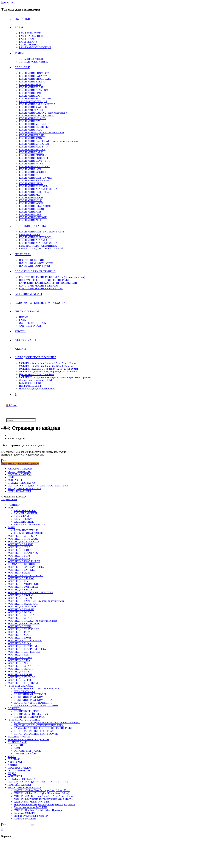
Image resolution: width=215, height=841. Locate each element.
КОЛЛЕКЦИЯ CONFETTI (22, 618)
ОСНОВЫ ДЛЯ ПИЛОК (27, 750)
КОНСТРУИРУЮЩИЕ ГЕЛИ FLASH (34, 731)
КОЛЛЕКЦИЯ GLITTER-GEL (24, 651)
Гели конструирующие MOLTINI (31, 815)
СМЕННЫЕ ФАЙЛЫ (25, 753)
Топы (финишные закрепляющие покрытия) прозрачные (44, 804)
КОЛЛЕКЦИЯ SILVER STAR (24, 623)
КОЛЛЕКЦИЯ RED (18, 654)
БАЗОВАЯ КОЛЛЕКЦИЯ (22, 564)
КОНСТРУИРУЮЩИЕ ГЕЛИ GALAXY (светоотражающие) (47, 722)
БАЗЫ (11, 507)
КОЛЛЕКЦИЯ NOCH (19, 663)
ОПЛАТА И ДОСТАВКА (21, 482)
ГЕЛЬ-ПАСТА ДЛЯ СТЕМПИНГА (33, 702)
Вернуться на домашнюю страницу (20, 463)
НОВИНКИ (14, 504)
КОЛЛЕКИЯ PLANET (20, 572)
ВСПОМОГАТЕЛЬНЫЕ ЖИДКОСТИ (28, 739)
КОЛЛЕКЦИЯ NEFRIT (20, 668)
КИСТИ (12, 756)
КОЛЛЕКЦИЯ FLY (18, 581)
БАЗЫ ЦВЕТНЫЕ (24, 521)
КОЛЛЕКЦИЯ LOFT (19, 555)
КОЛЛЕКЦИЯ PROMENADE (24, 561)
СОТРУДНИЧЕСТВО (19, 471)
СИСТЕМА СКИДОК (19, 474)
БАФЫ (17, 748)
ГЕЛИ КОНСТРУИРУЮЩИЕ (24, 719)
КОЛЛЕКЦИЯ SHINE (19, 626)
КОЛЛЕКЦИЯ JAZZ (19, 632)
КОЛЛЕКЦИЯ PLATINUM (22, 646)
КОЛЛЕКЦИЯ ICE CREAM (23, 683)
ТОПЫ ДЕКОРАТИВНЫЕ (28, 533)
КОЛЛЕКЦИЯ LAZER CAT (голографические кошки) (37, 601)
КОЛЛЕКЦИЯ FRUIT (19, 637)
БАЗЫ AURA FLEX (25, 510)
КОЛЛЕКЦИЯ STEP (19, 547)
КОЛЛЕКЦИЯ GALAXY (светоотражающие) (32, 620)
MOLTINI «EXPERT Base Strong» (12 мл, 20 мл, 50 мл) (43, 796)
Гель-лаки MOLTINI (25, 813)
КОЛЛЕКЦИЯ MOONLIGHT (24, 584)
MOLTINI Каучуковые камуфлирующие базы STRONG (44, 798)
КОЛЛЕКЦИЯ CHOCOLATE (23, 541)
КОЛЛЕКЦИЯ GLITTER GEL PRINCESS (30, 592)
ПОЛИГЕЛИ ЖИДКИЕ (26, 711)
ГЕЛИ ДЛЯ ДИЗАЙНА (20, 685)
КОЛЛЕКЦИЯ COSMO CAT (23, 629)
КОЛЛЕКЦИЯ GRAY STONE (24, 666)
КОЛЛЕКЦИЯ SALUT (20, 589)
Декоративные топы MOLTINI (30, 807)
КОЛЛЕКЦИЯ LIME (19, 558)
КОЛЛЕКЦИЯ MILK (19, 660)
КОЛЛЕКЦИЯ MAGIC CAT (23, 603)
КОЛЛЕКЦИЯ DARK (19, 612)
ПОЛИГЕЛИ (14, 708)
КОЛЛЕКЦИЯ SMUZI (20, 598)
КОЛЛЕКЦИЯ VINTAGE (21, 677)
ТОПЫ (11, 527)
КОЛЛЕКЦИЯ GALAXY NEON (25, 575)
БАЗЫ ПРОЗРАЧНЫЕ (26, 513)
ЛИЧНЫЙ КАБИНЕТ (19, 491)
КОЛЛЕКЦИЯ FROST (20, 550)
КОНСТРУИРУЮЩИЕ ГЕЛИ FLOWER (36, 733)
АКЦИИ (12, 765)
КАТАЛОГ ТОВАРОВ (20, 468)
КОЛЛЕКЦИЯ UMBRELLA (23, 586)
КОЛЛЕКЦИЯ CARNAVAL (23, 538)
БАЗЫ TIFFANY (23, 519)
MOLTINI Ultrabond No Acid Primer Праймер (38, 810)
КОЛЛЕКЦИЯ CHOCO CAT (23, 536)
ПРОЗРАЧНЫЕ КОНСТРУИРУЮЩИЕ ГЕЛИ (39, 725)
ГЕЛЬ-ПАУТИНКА (24, 691)
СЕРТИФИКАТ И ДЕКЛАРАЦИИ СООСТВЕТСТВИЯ (38, 485)
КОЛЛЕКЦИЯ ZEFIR (19, 680)
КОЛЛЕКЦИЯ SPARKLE (21, 569)
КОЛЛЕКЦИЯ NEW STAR (22, 606)
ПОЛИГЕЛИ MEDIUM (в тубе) (31, 714)
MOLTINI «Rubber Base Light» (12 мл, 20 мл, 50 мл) (41, 793)
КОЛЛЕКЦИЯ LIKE (19, 671)
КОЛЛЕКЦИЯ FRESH (20, 674)
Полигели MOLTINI (25, 818)
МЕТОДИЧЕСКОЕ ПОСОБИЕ (24, 488)
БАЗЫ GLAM (21, 516)
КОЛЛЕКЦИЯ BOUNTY (21, 615)
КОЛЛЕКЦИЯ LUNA (19, 643)
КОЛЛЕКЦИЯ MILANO (21, 578)
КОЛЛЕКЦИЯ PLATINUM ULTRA (27, 649)
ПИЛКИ (18, 745)
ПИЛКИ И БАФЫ (17, 742)
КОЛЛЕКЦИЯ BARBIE (20, 544)
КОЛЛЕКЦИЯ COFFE (20, 657)
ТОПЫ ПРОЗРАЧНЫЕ (26, 530)
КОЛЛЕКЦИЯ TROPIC (20, 595)
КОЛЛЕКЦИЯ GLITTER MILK (25, 640)
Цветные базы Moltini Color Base (31, 801)
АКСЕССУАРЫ (16, 762)
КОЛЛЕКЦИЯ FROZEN (21, 609)
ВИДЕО (12, 477)
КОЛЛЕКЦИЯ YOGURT (21, 634)
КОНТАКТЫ (15, 480)
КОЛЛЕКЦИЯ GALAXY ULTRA (26, 567)
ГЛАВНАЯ (14, 759)
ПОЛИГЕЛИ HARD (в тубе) (29, 716)
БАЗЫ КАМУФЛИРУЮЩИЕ (30, 524)
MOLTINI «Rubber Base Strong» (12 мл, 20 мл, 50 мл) (42, 790)
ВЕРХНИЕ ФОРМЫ (19, 736)
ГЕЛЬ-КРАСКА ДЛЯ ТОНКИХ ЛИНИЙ (36, 705)
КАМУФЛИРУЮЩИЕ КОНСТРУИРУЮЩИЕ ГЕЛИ (43, 728)
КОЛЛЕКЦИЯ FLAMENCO (23, 553)
